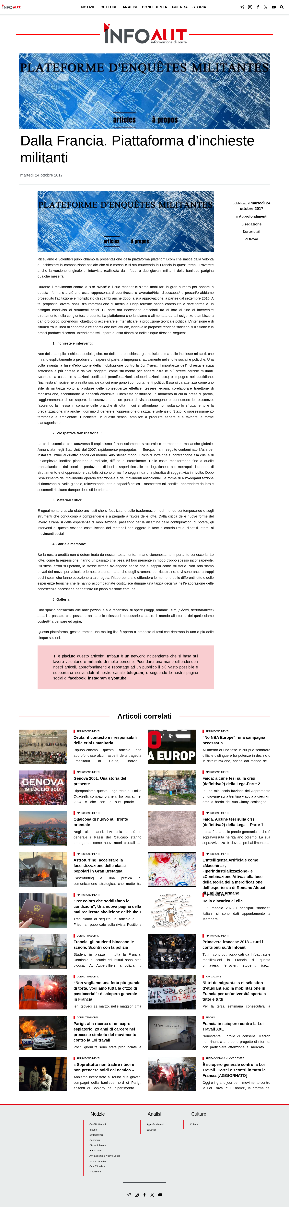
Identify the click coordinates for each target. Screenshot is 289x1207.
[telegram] (242, 7)
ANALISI (129, 7)
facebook (77, 678)
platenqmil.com (163, 259)
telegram (135, 672)
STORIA (199, 7)
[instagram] (250, 7)
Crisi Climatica (97, 1166)
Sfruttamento (96, 1134)
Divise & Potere (97, 1145)
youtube (118, 678)
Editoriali (151, 1129)
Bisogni (210, 1017)
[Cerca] (282, 7)
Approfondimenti (253, 216)
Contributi (94, 1140)
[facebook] (258, 7)
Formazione (213, 976)
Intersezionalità (97, 1161)
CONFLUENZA (154, 7)
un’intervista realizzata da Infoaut (110, 271)
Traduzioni (95, 1171)
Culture (194, 1124)
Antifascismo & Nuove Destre (225, 1058)
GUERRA (180, 7)
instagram (97, 678)
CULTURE (109, 7)
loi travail (252, 239)
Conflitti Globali (88, 935)
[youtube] (274, 7)
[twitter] (266, 7)
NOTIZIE (88, 7)
